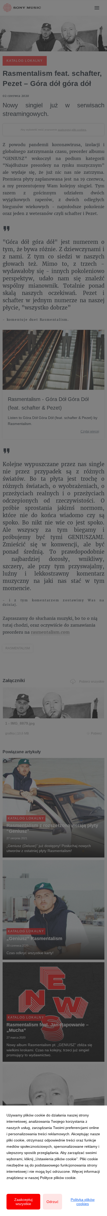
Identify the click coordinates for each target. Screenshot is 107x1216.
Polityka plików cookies (83, 1202)
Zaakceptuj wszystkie (23, 1202)
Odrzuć (52, 1202)
